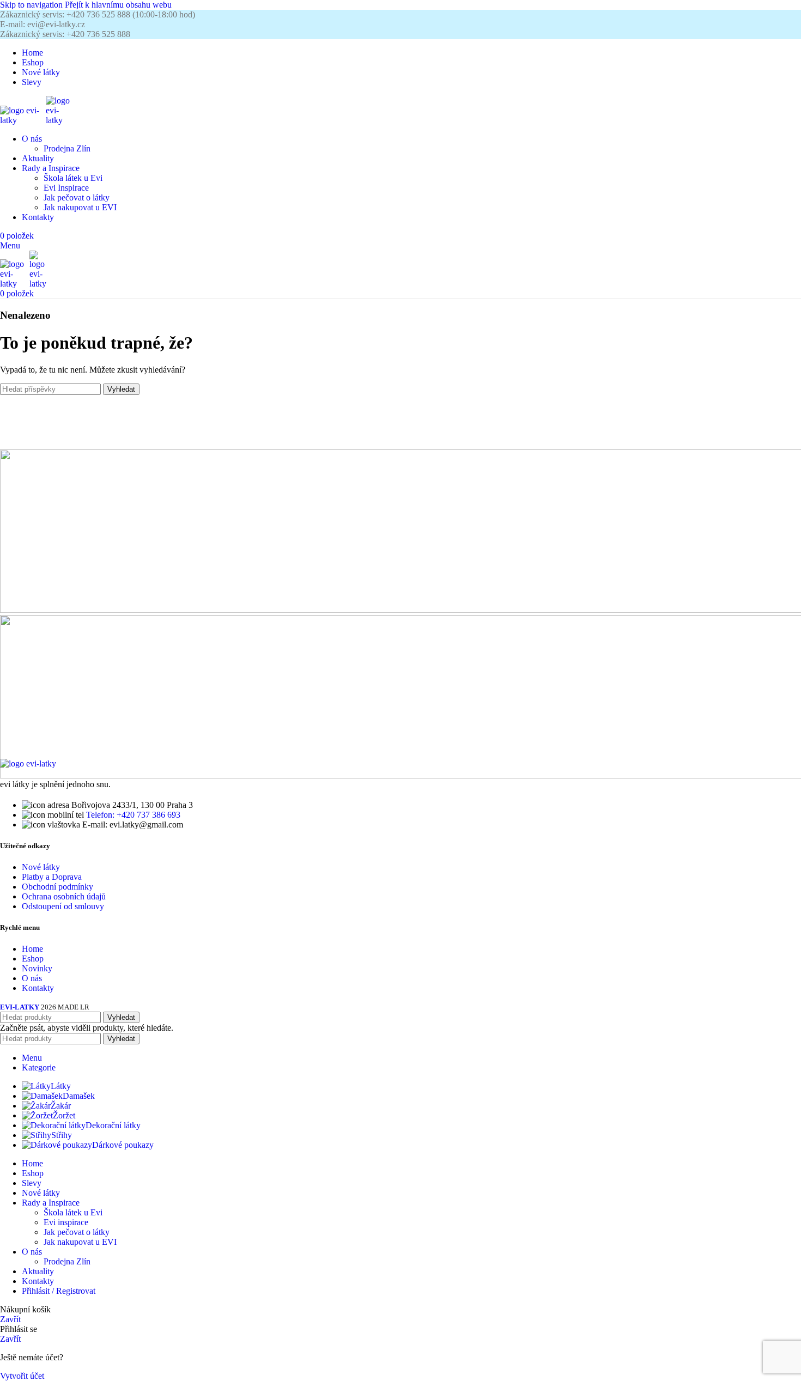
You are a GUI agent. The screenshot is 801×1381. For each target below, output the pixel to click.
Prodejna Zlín (67, 148)
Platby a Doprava (52, 876)
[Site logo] (23, 120)
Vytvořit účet (22, 1375)
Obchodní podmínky (57, 886)
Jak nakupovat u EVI (80, 207)
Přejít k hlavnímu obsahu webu (118, 4)
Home (32, 948)
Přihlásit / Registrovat (58, 1290)
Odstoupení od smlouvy (63, 906)
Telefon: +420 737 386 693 (133, 814)
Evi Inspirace (66, 187)
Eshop (33, 958)
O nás (32, 978)
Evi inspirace (66, 1222)
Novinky (37, 968)
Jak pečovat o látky (77, 197)
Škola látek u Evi (73, 177)
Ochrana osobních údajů (64, 896)
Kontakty (38, 988)
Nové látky (41, 867)
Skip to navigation (32, 4)
